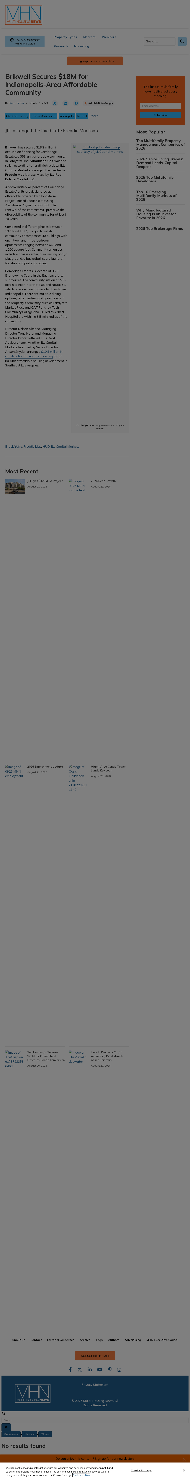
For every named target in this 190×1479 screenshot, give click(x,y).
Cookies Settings (141, 1470)
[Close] (184, 1470)
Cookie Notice (81, 1475)
